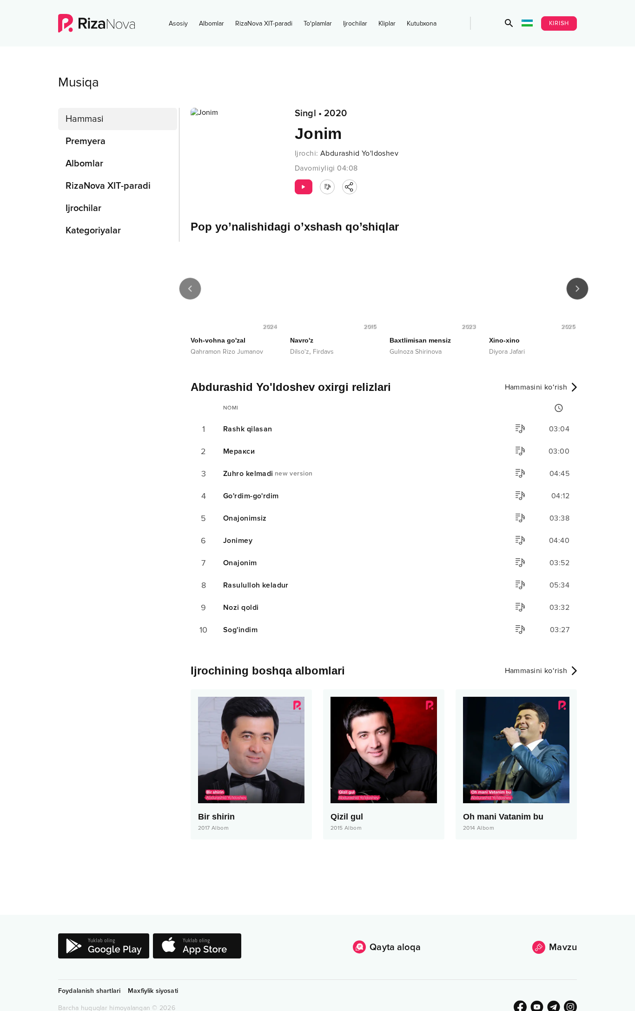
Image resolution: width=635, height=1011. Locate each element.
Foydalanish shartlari (89, 991)
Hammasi (85, 119)
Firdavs (323, 352)
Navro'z (301, 340)
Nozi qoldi (240, 607)
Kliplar (387, 23)
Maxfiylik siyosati (153, 991)
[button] (509, 23)
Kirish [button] (559, 23)
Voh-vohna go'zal (218, 340)
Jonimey (237, 540)
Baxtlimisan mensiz (420, 340)
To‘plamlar (318, 23)
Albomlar (211, 23)
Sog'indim (240, 629)
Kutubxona (422, 23)
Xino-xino (504, 340)
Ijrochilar (355, 23)
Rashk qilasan (247, 429)
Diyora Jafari (507, 352)
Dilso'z (299, 352)
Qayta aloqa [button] (395, 947)
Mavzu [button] (563, 947)
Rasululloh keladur (256, 585)
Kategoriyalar (93, 230)
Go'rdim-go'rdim (251, 496)
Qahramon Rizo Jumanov (227, 352)
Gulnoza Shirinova (416, 352)
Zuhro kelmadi (268, 473)
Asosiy (178, 23)
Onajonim (240, 563)
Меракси (239, 451)
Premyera (86, 141)
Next (577, 289)
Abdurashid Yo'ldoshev (359, 153)
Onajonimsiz (245, 518)
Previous (190, 289)
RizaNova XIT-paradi (263, 23)
